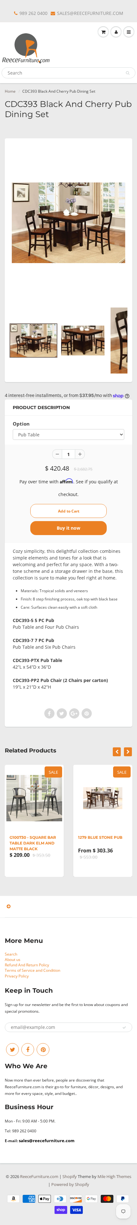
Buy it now (68, 528)
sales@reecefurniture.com (47, 1140)
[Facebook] (27, 1049)
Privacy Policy (17, 976)
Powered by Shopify (70, 1184)
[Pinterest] (43, 1049)
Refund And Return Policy (27, 965)
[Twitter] (12, 1049)
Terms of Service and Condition (32, 970)
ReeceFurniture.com (39, 1176)
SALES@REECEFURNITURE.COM (90, 13)
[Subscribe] (124, 1028)
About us (12, 959)
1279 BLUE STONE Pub (100, 837)
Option (21, 423)
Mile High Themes (114, 1176)
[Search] (128, 73)
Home (10, 91)
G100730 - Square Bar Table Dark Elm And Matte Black (33, 843)
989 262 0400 (33, 13)
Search (11, 954)
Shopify (69, 1176)
